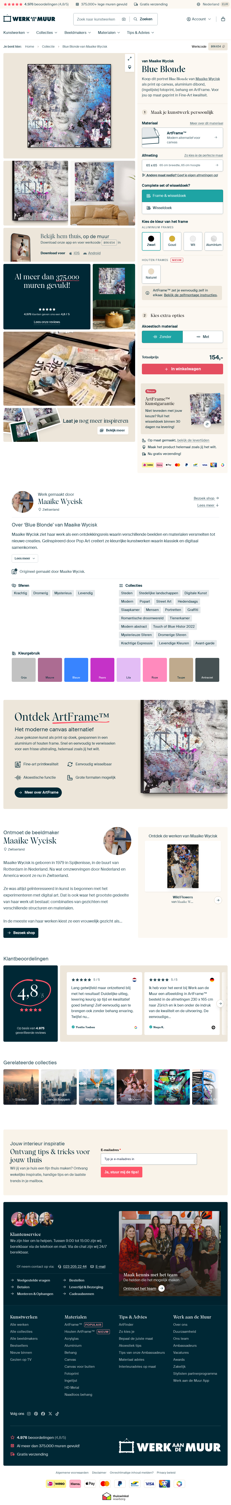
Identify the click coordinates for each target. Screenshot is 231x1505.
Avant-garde (205, 643)
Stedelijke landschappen (158, 593)
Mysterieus (63, 593)
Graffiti (192, 610)
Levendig (85, 593)
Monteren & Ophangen (35, 1294)
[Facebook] (43, 1414)
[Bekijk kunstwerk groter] (130, 59)
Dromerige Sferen (172, 635)
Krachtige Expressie (137, 643)
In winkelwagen (186, 369)
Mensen (152, 610)
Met (206, 336)
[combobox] (96, 19)
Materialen (107, 32)
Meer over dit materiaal (206, 123)
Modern (127, 601)
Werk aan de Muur (192, 1316)
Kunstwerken (14, 32)
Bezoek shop (204, 498)
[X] (50, 1414)
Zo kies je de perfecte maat (203, 155)
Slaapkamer (130, 610)
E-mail (101, 1266)
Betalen (23, 1287)
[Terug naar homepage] (29, 18)
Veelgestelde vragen (33, 1280)
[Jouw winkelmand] (223, 19)
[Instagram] (28, 1414)
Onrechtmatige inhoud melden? (131, 1473)
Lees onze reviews (47, 322)
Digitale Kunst (196, 593)
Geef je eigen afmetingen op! (182, 175)
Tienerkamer (180, 618)
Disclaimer (99, 1473)
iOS (77, 253)
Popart (145, 601)
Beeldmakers (75, 32)
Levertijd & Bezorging (86, 1287)
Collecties (44, 32)
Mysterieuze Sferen (136, 635)
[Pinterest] (36, 1414)
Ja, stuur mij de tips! (121, 1172)
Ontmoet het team (139, 1288)
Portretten (173, 610)
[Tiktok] (57, 1414)
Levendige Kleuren (174, 643)
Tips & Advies (138, 32)
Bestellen (76, 1280)
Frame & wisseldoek (169, 195)
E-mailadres (111, 1150)
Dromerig (40, 593)
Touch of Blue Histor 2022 (174, 626)
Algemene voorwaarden (72, 1473)
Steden (127, 593)
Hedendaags (188, 601)
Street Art (163, 601)
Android (94, 253)
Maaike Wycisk (161, 61)
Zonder (165, 336)
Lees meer (206, 505)
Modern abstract (134, 626)
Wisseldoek (162, 207)
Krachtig (20, 593)
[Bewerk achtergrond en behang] (130, 67)
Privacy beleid (166, 1473)
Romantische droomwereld (142, 618)
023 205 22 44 (75, 1266)
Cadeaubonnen (81, 1294)
